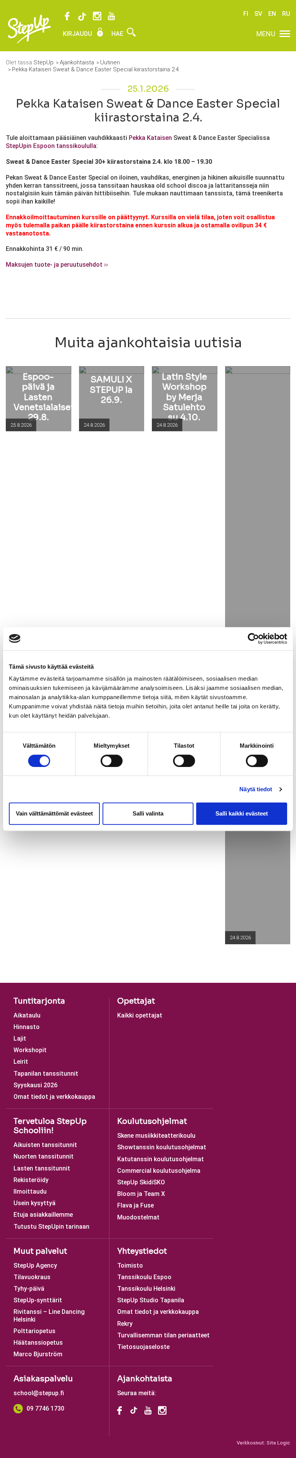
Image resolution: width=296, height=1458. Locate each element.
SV (258, 13)
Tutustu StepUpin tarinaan (51, 1226)
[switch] (112, 761)
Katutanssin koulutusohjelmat (160, 1159)
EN (272, 13)
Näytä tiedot (255, 789)
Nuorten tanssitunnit (43, 1156)
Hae (118, 33)
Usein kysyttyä (34, 1203)
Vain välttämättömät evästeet (54, 813)
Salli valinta (148, 813)
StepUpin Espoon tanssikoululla (51, 146)
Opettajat (136, 1001)
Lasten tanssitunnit (41, 1168)
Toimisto (130, 1265)
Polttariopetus (34, 1331)
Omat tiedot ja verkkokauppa (54, 1096)
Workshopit (30, 1050)
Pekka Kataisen (150, 137)
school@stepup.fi (38, 1393)
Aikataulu (26, 1015)
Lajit (19, 1038)
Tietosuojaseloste (143, 1346)
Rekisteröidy (31, 1180)
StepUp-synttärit (37, 1300)
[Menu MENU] (284, 33)
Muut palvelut (40, 1251)
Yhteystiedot (142, 1251)
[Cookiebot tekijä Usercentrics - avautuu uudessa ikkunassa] (253, 638)
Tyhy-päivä (28, 1288)
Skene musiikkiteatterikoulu (156, 1135)
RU (286, 13)
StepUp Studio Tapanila (150, 1300)
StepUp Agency (35, 1265)
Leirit (20, 1061)
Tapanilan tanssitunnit (45, 1073)
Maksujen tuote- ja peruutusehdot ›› (57, 264)
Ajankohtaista (144, 1379)
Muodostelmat (138, 1217)
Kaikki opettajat (139, 1015)
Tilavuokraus (31, 1277)
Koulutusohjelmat (152, 1121)
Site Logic (278, 1443)
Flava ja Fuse (135, 1205)
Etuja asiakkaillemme (43, 1214)
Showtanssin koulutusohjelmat (161, 1147)
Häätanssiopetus (38, 1342)
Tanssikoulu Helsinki (146, 1288)
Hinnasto (26, 1027)
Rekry (125, 1323)
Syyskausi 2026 (35, 1085)
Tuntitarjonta (39, 1001)
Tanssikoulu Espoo (144, 1277)
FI (245, 13)
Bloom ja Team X (141, 1193)
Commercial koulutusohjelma (158, 1170)
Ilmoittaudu (30, 1191)
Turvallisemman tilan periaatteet (163, 1335)
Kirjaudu (78, 33)
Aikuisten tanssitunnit (45, 1145)
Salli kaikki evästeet (241, 813)
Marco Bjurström (37, 1354)
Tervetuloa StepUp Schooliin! (50, 1126)
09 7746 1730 (45, 1408)
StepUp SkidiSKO (141, 1182)
